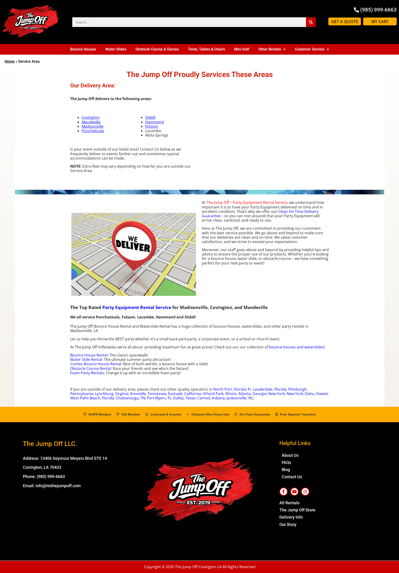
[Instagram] (305, 491)
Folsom (151, 126)
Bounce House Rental (89, 355)
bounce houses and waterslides (296, 347)
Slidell (150, 117)
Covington (91, 117)
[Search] (311, 22)
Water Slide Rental (86, 359)
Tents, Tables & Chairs (206, 49)
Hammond (154, 122)
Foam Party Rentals (87, 372)
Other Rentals (269, 49)
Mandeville (91, 122)
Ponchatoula (93, 130)
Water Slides (115, 49)
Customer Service (309, 49)
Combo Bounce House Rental (95, 363)
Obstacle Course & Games (157, 49)
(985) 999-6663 (51, 476)
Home (10, 61)
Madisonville (92, 126)
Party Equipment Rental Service (136, 307)
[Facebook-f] (283, 491)
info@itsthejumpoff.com (58, 485)
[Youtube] (294, 491)
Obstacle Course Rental (90, 368)
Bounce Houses (83, 49)
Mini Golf (241, 49)
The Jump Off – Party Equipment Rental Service (246, 202)
